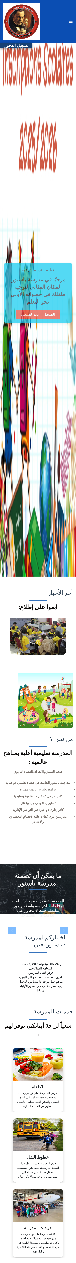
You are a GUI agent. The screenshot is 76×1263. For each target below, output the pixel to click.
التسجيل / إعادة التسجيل (38, 314)
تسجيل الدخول (16, 45)
